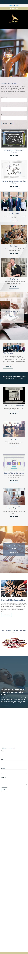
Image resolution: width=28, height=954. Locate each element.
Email (2, 36)
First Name (4, 22)
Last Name (4, 29)
